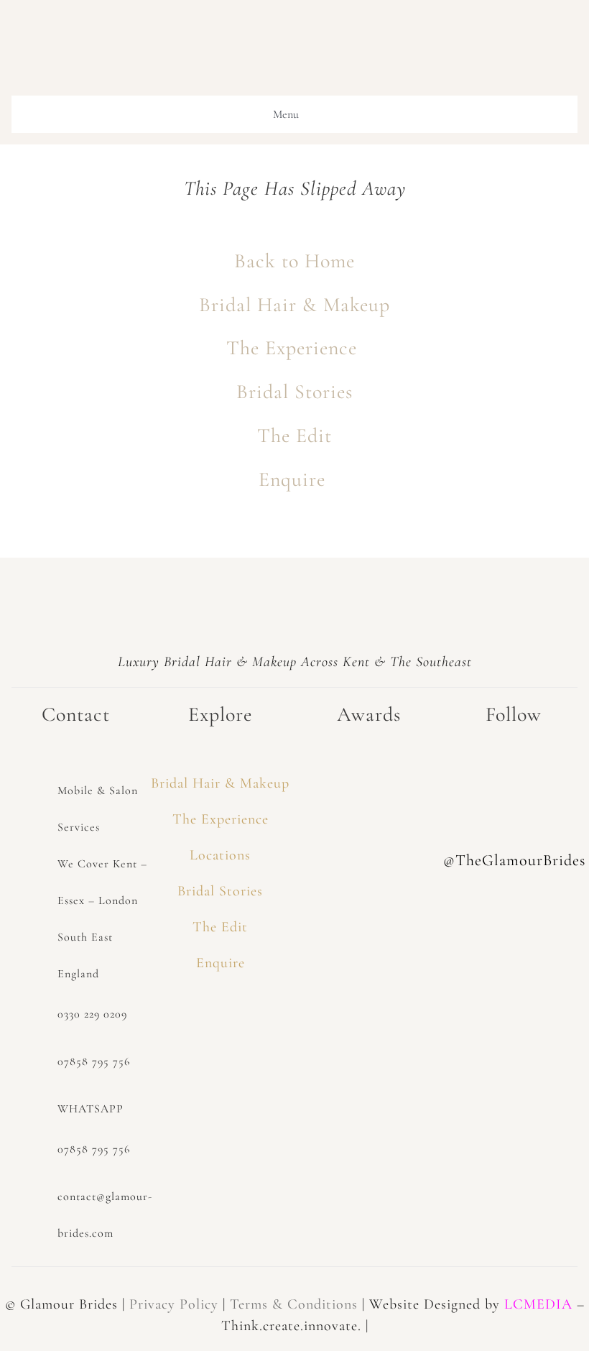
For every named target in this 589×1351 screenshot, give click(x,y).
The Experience (294, 348)
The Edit (294, 435)
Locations (220, 855)
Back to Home (294, 261)
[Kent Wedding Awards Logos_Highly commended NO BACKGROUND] (368, 844)
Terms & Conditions (294, 1304)
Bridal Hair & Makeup (294, 304)
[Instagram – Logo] (513, 765)
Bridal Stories (294, 391)
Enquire (295, 479)
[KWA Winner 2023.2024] (368, 765)
